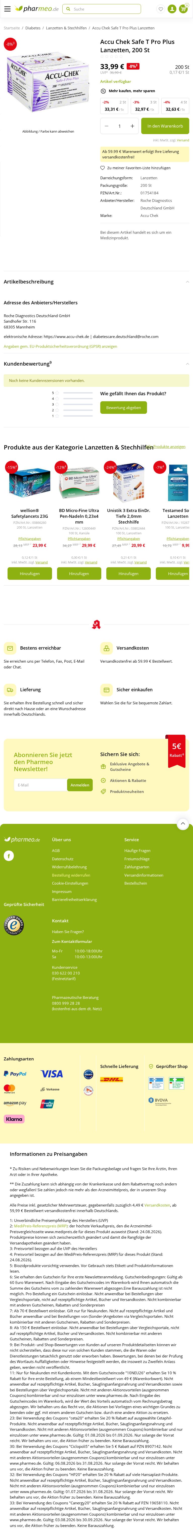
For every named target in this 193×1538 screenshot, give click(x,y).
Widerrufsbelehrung (69, 866)
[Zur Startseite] (37, 9)
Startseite (12, 27)
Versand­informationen (143, 875)
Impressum (62, 891)
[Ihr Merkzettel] (160, 9)
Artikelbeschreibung (29, 281)
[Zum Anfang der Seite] (183, 824)
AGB (56, 850)
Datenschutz (62, 858)
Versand (183, 140)
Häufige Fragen (137, 850)
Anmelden (80, 784)
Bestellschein (135, 883)
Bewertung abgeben (123, 407)
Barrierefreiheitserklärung (74, 899)
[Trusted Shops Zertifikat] (14, 925)
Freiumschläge (137, 858)
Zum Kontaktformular (72, 941)
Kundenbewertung (28, 363)
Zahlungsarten (136, 866)
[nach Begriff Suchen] (67, 9)
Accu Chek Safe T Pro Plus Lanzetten (123, 27)
